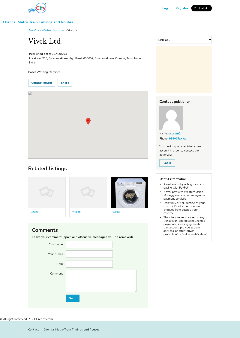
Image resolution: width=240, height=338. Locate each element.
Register (182, 8)
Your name (56, 244)
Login (166, 8)
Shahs (34, 211)
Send (72, 298)
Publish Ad (201, 8)
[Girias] (129, 192)
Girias (116, 211)
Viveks (76, 211)
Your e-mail (55, 254)
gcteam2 (174, 133)
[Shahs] (46, 192)
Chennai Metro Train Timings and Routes (38, 22)
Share (65, 83)
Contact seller (41, 83)
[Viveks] (88, 192)
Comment (56, 273)
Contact (33, 329)
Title (60, 264)
